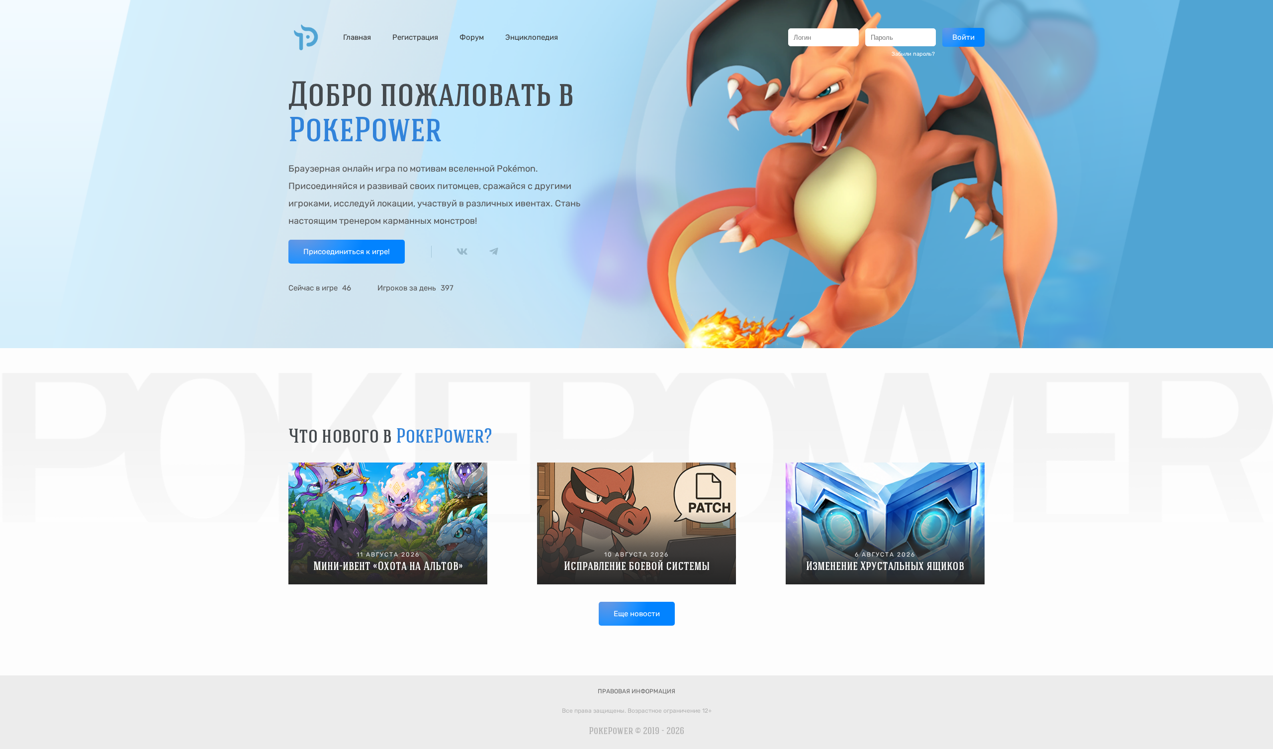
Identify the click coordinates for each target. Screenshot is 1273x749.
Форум (471, 37)
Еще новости (637, 613)
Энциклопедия (531, 37)
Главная (357, 37)
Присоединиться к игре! (346, 251)
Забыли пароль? (913, 54)
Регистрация (415, 37)
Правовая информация (636, 691)
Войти (963, 37)
